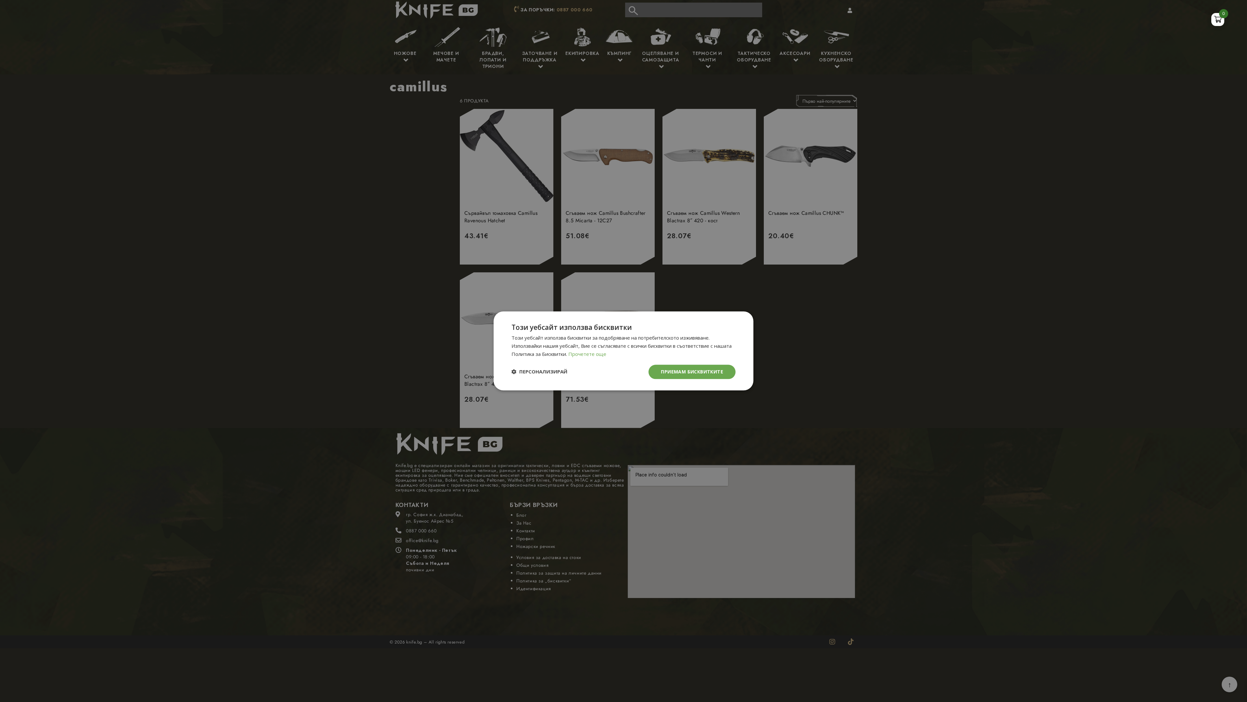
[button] (539, 372)
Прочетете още (587, 354)
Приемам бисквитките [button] (692, 372)
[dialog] (623, 351)
